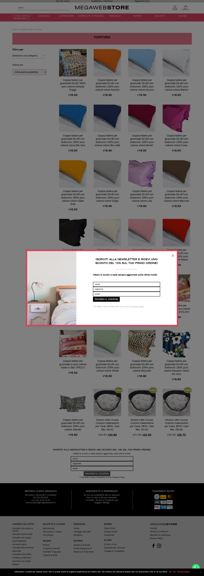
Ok (170, 572)
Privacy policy (183, 572)
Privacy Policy (137, 307)
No (174, 572)
